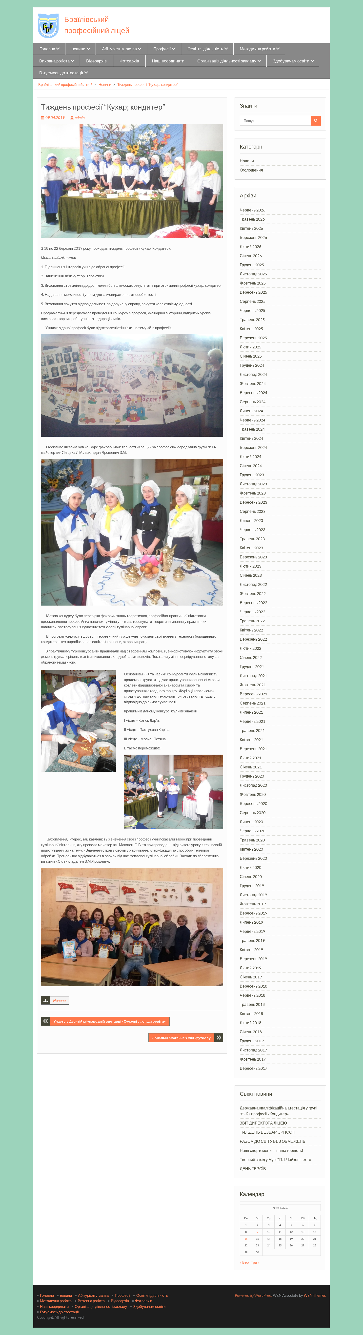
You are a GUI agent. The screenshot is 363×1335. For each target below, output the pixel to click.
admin (80, 117)
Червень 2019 (252, 931)
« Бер (244, 1262)
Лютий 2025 (250, 346)
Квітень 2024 (251, 438)
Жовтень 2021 (253, 684)
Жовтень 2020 (253, 794)
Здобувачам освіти (291, 60)
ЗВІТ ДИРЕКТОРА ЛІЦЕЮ (263, 1123)
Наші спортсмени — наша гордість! (271, 1150)
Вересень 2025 (253, 292)
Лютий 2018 (250, 1022)
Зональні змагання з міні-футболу (181, 1038)
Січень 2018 (251, 1031)
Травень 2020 (252, 840)
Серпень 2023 (252, 511)
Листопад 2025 (253, 273)
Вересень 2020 (253, 803)
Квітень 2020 (251, 849)
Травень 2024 (252, 429)
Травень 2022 (252, 620)
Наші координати (168, 60)
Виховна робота (54, 60)
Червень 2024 (252, 420)
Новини (105, 84)
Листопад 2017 (253, 1050)
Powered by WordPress (253, 1295)
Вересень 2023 (253, 502)
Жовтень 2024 (253, 383)
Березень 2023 (253, 556)
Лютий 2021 (250, 757)
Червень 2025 (252, 310)
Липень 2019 (251, 922)
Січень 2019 (251, 976)
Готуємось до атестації (61, 72)
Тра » (255, 1262)
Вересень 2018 (253, 986)
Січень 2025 (251, 356)
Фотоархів (129, 60)
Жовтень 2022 (253, 593)
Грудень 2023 (252, 474)
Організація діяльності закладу (226, 60)
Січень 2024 (251, 465)
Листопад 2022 (253, 584)
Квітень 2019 (251, 949)
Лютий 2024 (250, 456)
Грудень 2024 (252, 365)
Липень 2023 (251, 520)
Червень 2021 (252, 721)
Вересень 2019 (253, 913)
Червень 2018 (252, 995)
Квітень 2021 (251, 739)
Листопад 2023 (253, 483)
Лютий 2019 (250, 967)
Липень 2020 (251, 821)
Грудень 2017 (252, 1040)
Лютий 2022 (250, 648)
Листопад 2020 (253, 785)
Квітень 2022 (251, 630)
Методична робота (257, 48)
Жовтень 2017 (253, 1059)
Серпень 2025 (252, 301)
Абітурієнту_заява (119, 48)
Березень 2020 (253, 858)
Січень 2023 (251, 575)
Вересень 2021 (253, 693)
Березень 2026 (253, 237)
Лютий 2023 (250, 566)
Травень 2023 (252, 538)
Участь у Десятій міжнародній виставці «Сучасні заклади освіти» (110, 1021)
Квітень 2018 (251, 1013)
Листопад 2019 (253, 894)
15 (245, 1238)
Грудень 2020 (252, 776)
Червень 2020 (252, 830)
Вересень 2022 (253, 602)
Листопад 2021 (253, 675)
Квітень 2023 (251, 547)
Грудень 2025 (252, 264)
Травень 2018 (252, 1004)
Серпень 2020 (252, 812)
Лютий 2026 (250, 246)
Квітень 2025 (251, 328)
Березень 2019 (253, 958)
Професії (162, 48)
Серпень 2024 (252, 401)
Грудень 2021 (252, 666)
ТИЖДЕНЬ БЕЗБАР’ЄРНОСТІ (267, 1132)
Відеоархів (96, 60)
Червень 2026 (252, 210)
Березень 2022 (253, 639)
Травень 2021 (252, 730)
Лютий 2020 (250, 867)
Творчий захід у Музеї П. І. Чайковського (275, 1159)
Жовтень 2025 (253, 283)
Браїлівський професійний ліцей (65, 84)
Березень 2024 (253, 447)
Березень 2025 (253, 337)
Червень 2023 (252, 529)
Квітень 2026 (251, 228)
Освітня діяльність (205, 48)
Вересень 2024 (253, 392)
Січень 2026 (251, 255)
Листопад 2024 (253, 374)
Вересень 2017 (253, 1068)
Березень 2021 (253, 748)
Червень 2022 (252, 611)
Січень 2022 (251, 657)
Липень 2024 (251, 410)
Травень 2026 (252, 219)
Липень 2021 (251, 712)
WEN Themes (315, 1295)
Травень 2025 (252, 319)
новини (78, 48)
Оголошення (251, 170)
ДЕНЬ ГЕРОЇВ (253, 1168)
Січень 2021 (251, 766)
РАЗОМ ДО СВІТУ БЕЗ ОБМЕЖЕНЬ (272, 1141)
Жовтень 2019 (253, 903)
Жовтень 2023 (253, 493)
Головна (47, 48)
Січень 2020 (251, 876)
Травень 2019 (252, 940)
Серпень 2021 (252, 703)
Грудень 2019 (252, 885)
